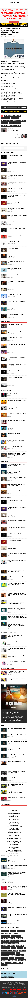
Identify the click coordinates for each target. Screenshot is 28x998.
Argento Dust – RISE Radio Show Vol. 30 (16, 907)
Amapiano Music (21, 940)
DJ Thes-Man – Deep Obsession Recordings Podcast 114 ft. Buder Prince (16, 894)
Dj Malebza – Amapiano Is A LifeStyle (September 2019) (16, 655)
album (19, 935)
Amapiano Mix (13, 940)
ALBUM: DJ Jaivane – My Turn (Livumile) (16, 308)
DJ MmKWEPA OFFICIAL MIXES (8, 668)
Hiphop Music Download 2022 (14, 838)
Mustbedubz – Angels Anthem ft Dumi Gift (16, 729)
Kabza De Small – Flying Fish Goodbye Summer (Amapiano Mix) (16, 778)
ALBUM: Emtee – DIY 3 (12, 248)
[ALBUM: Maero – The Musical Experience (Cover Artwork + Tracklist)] (4, 493)
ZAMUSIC (13, 36)
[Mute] (21, 107)
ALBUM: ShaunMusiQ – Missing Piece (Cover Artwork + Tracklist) (16, 485)
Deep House (12, 945)
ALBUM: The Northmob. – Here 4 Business (14, 338)
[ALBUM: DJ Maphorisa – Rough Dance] (4, 231)
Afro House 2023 (5, 118)
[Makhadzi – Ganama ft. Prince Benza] (4, 423)
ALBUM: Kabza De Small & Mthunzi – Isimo (15, 315)
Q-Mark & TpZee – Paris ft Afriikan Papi (16, 400)
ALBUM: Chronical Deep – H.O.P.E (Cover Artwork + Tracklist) (16, 465)
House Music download (14, 847)
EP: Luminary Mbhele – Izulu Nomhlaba (16, 344)
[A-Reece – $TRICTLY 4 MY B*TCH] (4, 449)
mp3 (13, 125)
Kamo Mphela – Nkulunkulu (13, 433)
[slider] (24, 107)
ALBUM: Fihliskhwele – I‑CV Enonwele (16, 357)
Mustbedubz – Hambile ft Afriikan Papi (16, 734)
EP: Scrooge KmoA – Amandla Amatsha (16, 384)
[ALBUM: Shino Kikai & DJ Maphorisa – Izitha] (4, 284)
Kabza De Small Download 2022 (14, 812)
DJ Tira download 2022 (14, 831)
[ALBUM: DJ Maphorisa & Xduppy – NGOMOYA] (4, 237)
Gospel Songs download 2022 (14, 841)
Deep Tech (13, 948)
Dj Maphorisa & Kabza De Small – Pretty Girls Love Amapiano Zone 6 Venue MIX (16, 414)
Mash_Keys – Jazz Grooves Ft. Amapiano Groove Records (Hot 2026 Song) (16, 169)
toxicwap (18, 125)
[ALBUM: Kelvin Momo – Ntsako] (4, 244)
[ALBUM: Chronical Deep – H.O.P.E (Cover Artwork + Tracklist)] (4, 467)
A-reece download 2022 (14, 818)
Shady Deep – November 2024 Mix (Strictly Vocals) (15, 785)
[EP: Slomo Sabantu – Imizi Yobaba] (4, 327)
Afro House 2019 (20, 931)
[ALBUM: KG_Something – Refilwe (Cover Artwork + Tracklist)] (4, 480)
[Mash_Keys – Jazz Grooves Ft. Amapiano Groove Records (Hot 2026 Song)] (4, 171)
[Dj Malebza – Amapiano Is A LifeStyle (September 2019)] (4, 657)
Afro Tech (14, 120)
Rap (6, 962)
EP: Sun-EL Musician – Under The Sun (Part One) (16, 189)
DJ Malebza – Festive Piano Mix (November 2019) (14, 636)
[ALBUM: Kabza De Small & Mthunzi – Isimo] (4, 317)
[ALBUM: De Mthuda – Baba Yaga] (4, 297)
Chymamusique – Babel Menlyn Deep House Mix (16, 798)
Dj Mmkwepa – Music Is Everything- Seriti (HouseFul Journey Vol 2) (15, 672)
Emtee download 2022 (14, 829)
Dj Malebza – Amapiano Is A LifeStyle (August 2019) (16, 662)
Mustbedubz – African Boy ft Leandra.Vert (14, 748)
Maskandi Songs (22, 960)
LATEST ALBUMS (5, 321)
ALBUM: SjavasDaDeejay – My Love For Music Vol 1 (16, 275)
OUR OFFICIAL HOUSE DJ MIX (8, 590)
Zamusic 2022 (14, 809)
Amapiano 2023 (19, 938)
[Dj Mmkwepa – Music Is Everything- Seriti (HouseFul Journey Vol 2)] (4, 674)
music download (14, 828)
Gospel (8, 950)
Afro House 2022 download (14, 848)
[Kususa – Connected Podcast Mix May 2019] (4, 882)
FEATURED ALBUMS (6, 497)
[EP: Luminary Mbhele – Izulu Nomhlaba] (4, 346)
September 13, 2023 (6, 36)
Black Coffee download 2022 (14, 832)
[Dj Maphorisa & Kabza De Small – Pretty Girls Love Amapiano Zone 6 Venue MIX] (4, 416)
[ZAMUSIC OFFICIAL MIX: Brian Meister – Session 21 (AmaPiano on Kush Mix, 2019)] (4, 619)
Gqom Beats (4, 953)
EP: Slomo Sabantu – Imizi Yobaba (15, 324)
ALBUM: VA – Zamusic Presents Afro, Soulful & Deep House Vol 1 (16, 584)
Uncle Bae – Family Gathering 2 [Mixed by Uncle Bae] (17, 915)
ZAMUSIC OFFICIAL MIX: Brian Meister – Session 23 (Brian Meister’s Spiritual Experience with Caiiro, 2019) (16, 602)
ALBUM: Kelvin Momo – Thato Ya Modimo (17, 215)
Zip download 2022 (14, 825)
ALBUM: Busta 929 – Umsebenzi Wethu (16, 301)
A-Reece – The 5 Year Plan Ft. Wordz (15, 440)
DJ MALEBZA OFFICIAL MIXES (8, 632)
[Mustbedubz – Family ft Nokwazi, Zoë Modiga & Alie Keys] (4, 757)
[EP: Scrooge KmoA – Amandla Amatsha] (4, 386)
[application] (14, 107)
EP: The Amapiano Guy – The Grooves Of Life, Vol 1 (16, 163)
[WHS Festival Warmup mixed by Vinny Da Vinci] (4, 861)
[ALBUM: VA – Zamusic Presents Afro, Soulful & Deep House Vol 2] (4, 579)
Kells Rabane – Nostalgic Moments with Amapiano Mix (16, 921)
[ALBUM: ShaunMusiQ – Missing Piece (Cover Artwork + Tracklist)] (4, 486)
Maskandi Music (13, 960)
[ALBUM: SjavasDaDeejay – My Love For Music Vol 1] (4, 277)
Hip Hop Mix (4, 955)
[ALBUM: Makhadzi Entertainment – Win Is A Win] (4, 224)
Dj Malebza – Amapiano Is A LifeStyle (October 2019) (16, 642)
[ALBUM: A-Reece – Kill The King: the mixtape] (4, 264)
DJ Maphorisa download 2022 (14, 837)
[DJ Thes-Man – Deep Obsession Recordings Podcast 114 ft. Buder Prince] (4, 895)
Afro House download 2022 (14, 840)
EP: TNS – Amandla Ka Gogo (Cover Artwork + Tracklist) (15, 471)
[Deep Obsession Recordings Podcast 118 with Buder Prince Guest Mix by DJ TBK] (4, 889)
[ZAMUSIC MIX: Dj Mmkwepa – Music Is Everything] (4, 680)
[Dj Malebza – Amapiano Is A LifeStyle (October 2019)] (4, 644)
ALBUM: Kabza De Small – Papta (14, 155)
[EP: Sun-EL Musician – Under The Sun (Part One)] (4, 191)
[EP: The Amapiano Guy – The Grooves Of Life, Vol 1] (4, 164)
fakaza (11, 123)
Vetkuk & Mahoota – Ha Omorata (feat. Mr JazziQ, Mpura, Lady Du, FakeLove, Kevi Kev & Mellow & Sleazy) (16, 454)
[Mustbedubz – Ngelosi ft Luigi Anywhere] (4, 744)
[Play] (3, 107)
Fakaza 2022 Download (14, 835)
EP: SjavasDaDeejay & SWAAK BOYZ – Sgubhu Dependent (16, 209)
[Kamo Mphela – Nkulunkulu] (4, 436)
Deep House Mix (20, 945)
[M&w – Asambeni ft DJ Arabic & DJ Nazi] (4, 764)
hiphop (18, 953)
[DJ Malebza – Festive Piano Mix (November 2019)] (4, 637)
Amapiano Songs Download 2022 (14, 815)
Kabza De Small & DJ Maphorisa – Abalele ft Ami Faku (17, 407)
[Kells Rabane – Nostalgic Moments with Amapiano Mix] (4, 923)
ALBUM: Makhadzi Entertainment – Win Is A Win (16, 222)
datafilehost (22, 120)
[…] (22, 720)
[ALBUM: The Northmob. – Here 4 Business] (4, 340)
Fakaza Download (14, 834)
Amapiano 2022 (11, 938)
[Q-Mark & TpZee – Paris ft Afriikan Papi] (4, 403)
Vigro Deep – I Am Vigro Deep (14, 393)
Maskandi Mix (5, 960)
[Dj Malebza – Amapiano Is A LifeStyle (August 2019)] (4, 664)
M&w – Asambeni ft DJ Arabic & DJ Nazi (16, 761)
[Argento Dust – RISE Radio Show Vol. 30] (4, 910)
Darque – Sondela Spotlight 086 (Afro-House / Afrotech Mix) (16, 772)
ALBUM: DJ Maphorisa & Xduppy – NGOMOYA (15, 235)
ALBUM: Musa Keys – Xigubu (14, 202)
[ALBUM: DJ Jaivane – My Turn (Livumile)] (4, 310)
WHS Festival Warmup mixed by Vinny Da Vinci (17, 859)
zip (21, 962)
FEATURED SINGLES (6, 390)
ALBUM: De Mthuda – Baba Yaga (14, 294)
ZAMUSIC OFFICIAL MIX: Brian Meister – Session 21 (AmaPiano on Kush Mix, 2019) (17, 617)
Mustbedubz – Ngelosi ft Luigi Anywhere (17, 741)
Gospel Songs (22, 950)
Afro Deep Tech (5, 931)
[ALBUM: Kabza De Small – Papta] (4, 158)
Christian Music (5, 943)
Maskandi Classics (19, 957)
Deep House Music (6, 948)
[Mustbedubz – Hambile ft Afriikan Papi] (4, 737)
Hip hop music (12, 955)
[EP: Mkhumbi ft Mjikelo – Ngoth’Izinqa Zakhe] (4, 333)
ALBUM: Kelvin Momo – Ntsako (14, 241)
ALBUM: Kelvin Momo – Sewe (14, 268)
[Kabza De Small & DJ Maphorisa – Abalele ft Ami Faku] (4, 409)
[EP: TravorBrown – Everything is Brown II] (4, 366)
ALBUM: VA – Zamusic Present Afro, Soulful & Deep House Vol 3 (15, 570)
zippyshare (4, 965)
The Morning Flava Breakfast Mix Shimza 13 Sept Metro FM (17, 866)
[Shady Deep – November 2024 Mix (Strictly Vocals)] (4, 787)
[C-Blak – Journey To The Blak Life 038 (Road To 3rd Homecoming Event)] (4, 793)
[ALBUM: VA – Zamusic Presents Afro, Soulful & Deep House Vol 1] (4, 586)
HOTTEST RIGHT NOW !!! (7, 152)
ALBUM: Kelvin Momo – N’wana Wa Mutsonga (15, 176)
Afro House (17, 115)
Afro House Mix (15, 118)
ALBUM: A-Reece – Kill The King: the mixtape (15, 262)
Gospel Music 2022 (14, 844)
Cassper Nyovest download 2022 (14, 820)
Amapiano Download (14, 816)
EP (24, 948)
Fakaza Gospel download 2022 (14, 842)
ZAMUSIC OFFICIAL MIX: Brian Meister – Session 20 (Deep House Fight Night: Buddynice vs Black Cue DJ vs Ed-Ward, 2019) (16, 624)
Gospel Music (15, 950)
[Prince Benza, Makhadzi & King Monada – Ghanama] (4, 429)
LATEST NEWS (4, 461)
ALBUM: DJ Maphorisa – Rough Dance (16, 228)
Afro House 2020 (5, 933)
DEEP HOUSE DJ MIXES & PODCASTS (10, 856)
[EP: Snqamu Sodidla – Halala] (4, 353)
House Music (17, 123)
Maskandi (11, 957)
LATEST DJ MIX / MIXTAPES (8, 768)
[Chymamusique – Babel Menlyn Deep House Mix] (4, 800)
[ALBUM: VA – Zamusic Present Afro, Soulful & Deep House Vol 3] (4, 572)
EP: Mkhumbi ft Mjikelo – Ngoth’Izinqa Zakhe (16, 331)
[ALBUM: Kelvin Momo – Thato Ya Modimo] (4, 217)
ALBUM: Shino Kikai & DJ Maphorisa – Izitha (16, 282)
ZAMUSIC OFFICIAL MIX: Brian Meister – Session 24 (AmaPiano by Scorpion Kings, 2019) (17, 594)
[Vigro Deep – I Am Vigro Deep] (4, 396)
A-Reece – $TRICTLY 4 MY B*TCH (14, 446)
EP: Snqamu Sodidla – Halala (14, 351)
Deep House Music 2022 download (14, 851)
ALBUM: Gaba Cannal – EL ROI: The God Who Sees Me (16, 196)
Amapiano (4, 938)
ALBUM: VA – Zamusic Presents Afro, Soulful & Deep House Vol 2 (16, 577)
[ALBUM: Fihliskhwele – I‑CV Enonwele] (4, 360)
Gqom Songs (12, 953)
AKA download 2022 (14, 822)
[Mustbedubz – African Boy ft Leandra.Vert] (4, 750)
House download (14, 845)
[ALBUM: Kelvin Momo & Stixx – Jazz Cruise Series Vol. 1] (4, 257)
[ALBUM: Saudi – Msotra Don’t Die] (4, 290)
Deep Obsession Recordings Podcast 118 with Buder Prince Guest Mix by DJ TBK (17, 887)
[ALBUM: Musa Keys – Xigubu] (4, 204)
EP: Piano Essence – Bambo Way (14, 377)
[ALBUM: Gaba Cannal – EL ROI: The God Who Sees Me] (4, 198)
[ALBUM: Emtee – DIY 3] (4, 251)
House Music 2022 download (14, 850)
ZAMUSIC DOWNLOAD (6, 28)
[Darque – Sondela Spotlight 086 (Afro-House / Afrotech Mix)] (4, 773)
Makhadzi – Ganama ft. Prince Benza (16, 420)
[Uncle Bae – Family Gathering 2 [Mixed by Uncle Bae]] (4, 916)
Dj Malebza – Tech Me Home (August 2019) (16, 649)
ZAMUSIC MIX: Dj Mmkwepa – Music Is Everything (16, 678)
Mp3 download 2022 (14, 823)
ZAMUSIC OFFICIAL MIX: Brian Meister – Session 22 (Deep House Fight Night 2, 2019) (16, 610)
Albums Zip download (14, 853)
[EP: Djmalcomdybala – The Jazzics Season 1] (4, 373)
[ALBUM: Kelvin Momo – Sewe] (4, 270)
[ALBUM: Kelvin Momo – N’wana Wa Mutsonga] (4, 178)
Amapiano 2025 (5, 940)
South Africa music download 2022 (14, 826)
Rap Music (11, 962)
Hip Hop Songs (20, 955)
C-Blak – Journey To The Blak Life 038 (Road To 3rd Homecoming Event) (16, 791)
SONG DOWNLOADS (16, 28)
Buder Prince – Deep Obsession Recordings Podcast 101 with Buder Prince (15, 901)
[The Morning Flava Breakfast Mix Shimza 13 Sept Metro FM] (4, 868)
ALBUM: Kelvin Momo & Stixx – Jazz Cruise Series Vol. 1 (15, 255)
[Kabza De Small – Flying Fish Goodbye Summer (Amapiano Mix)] (4, 780)
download (4, 123)
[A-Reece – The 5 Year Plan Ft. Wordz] (4, 442)
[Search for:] (14, 148)
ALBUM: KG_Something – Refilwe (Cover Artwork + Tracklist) (16, 478)
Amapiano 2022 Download (14, 813)
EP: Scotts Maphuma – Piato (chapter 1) (16, 182)
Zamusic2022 (14, 810)
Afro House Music (6, 120)
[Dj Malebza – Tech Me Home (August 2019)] (4, 651)
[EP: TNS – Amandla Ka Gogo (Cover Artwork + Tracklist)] (4, 473)
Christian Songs (14, 943)
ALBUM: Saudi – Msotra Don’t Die (15, 288)
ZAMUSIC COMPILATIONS (7, 567)
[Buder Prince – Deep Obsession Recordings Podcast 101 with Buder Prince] (4, 902)
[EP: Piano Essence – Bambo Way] (4, 380)
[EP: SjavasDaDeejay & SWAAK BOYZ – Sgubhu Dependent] (4, 211)
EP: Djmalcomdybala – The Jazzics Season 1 (15, 371)
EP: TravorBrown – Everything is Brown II (16, 364)
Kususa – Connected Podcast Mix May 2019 (16, 880)
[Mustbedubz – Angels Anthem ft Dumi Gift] (4, 730)
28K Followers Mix (9, 115)
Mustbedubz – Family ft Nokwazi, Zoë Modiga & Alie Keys (16, 755)
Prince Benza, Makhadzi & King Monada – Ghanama (16, 427)
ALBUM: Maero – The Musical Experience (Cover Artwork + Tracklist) (16, 491)
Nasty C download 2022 (14, 819)
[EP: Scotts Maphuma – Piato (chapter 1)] (4, 184)
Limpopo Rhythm (6, 125)
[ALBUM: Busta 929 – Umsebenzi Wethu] (4, 304)
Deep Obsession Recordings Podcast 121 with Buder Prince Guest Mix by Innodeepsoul (17, 873)
